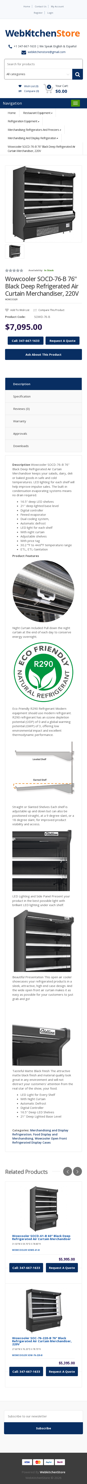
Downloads (21, 446)
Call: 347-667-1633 (25, 341)
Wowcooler (11, 299)
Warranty (19, 421)
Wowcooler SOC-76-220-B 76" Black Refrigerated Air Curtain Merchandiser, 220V (42, 1341)
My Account (57, 6)
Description (21, 384)
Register (38, 12)
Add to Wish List (19, 310)
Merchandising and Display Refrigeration (32, 138)
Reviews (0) (21, 409)
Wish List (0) (30, 86)
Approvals (20, 433)
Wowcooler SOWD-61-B (26, 1250)
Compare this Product (51, 310)
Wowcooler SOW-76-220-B (27, 1355)
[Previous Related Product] (67, 1171)
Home (26, 6)
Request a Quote (62, 1268)
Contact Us (40, 6)
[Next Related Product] (77, 1171)
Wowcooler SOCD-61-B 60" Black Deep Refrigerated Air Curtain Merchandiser (41, 1237)
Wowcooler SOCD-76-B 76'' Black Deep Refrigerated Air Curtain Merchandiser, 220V (41, 148)
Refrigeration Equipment (22, 121)
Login (50, 12)
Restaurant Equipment (36, 113)
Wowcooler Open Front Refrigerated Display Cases (39, 1140)
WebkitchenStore (52, 1472)
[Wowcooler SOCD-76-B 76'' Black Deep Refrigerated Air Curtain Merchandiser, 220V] (43, 204)
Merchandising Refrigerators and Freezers (33, 130)
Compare (31, 91)
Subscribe (43, 1428)
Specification (22, 396)
